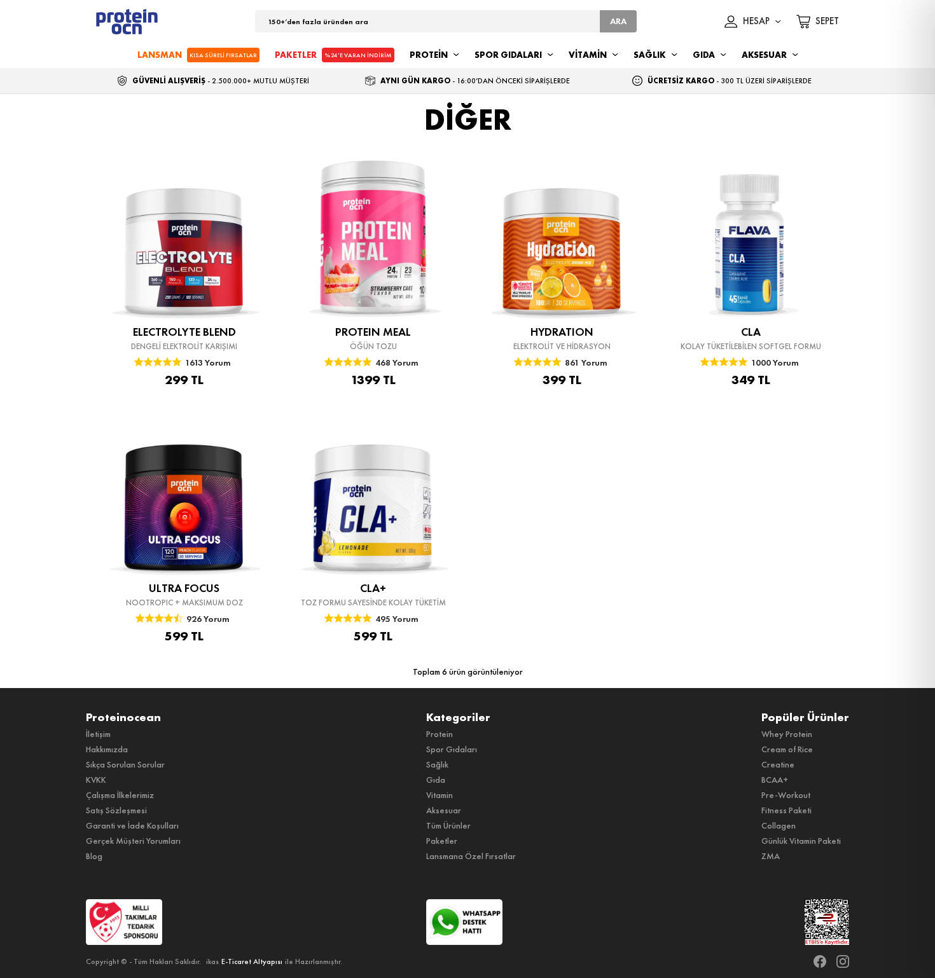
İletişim (98, 734)
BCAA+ (774, 779)
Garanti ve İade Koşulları (132, 825)
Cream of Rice (787, 749)
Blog (94, 856)
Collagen (778, 825)
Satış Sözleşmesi (116, 810)
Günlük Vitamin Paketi (801, 840)
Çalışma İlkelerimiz (120, 795)
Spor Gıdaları (451, 749)
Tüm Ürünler (448, 825)
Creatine (777, 764)
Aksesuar (443, 810)
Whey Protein (786, 734)
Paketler (441, 840)
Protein (439, 734)
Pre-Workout (785, 795)
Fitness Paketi (786, 810)
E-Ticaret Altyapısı (251, 961)
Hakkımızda (107, 749)
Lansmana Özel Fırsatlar (471, 856)
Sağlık (437, 764)
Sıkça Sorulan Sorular (125, 764)
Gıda (435, 779)
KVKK (96, 779)
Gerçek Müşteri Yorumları (133, 840)
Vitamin (439, 795)
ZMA (770, 856)
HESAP (756, 21)
